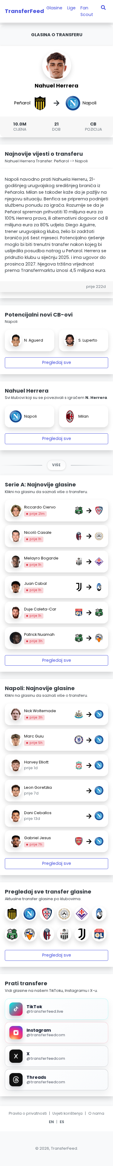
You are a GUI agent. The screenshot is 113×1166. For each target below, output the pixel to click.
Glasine (54, 8)
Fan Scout (86, 11)
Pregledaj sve (56, 362)
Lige (71, 8)
